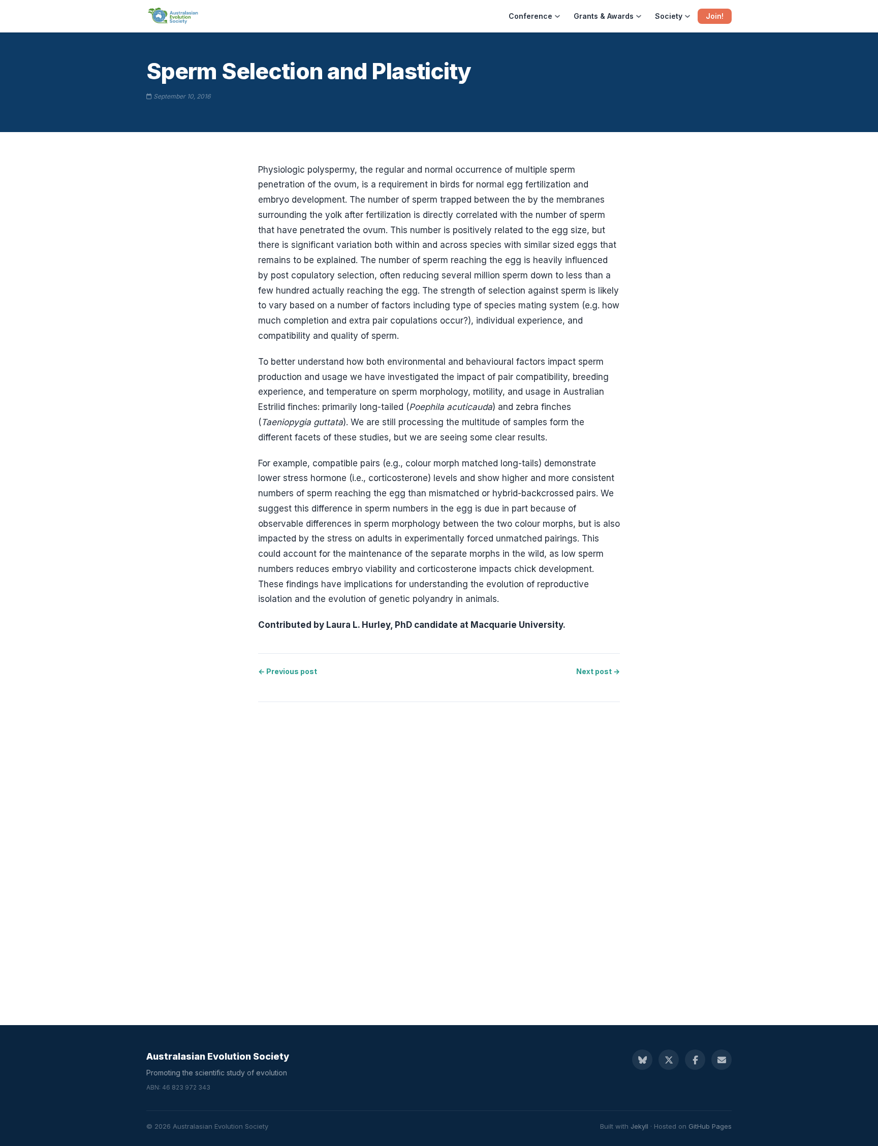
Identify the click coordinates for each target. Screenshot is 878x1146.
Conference (530, 16)
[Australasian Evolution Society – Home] (173, 16)
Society (668, 16)
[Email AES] (721, 1059)
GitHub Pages (710, 1126)
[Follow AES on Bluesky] (642, 1059)
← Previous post (287, 671)
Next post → (598, 671)
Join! (715, 16)
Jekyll (639, 1126)
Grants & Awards (604, 16)
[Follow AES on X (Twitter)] (668, 1059)
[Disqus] (439, 853)
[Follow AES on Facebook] (695, 1059)
